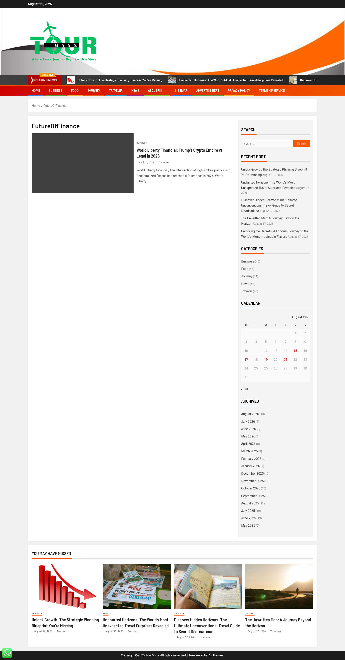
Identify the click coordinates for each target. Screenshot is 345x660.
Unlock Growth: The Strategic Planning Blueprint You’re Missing (120, 80)
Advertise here (207, 90)
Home (36, 90)
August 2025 (250, 503)
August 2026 (250, 414)
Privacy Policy (239, 90)
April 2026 (248, 444)
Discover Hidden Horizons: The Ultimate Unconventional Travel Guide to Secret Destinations (269, 205)
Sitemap (181, 90)
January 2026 (250, 466)
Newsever (196, 655)
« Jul (244, 389)
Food (75, 90)
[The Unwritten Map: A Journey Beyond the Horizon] (279, 586)
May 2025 (248, 525)
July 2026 (248, 421)
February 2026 (251, 459)
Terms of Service (272, 90)
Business (55, 90)
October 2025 (250, 488)
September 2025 (253, 496)
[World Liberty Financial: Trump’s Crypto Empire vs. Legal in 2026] (83, 163)
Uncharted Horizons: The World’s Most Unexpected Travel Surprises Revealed (231, 80)
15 (295, 351)
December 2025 (252, 473)
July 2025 (248, 511)
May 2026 (248, 436)
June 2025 (248, 518)
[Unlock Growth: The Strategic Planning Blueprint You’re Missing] (66, 586)
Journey (93, 90)
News (135, 90)
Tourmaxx (164, 162)
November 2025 (252, 481)
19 (266, 359)
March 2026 (249, 451)
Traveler (116, 90)
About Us (155, 90)
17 (246, 359)
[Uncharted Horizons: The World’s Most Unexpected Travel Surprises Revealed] (137, 586)
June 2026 (248, 429)
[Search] (313, 91)
